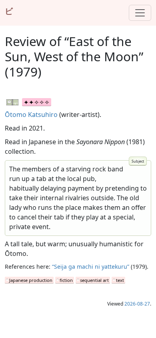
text (120, 280)
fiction (66, 280)
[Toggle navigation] (140, 13)
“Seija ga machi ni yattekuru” (90, 266)
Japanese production (30, 280)
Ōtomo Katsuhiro (31, 114)
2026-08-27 (137, 303)
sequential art (94, 280)
